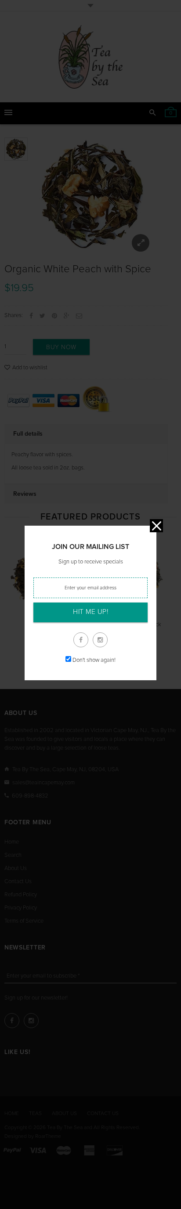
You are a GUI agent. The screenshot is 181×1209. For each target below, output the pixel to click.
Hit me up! (90, 612)
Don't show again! (94, 660)
